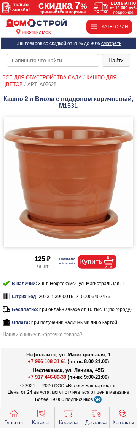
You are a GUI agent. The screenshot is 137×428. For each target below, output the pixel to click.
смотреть (111, 43)
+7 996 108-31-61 (47, 361)
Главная (13, 422)
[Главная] (36, 23)
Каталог (41, 422)
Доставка (96, 422)
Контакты (123, 422)
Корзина (68, 422)
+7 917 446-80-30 (47, 377)
